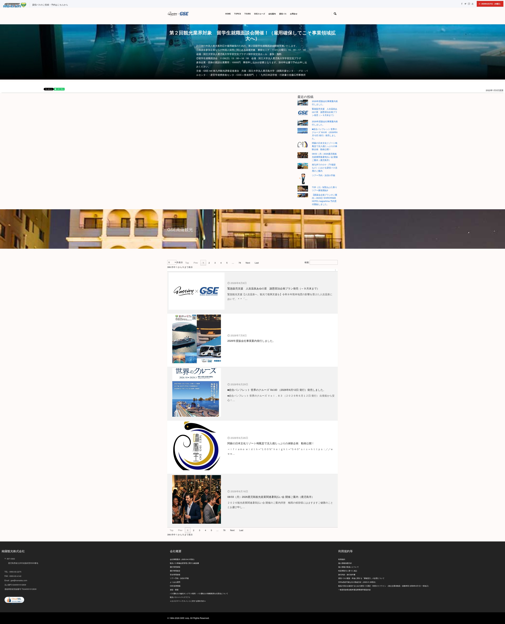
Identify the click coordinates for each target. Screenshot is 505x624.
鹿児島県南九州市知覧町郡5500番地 (21, 563)
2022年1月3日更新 (494, 90)
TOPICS (237, 13)
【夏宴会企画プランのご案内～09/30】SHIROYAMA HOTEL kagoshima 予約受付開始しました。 (324, 199)
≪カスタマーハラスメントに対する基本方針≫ (188, 601)
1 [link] (203, 262)
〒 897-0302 (9, 558)
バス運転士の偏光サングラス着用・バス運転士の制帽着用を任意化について (199, 593)
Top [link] (187, 262)
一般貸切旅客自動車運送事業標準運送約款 (354, 589)
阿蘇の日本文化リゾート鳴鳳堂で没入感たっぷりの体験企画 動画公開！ (324, 146)
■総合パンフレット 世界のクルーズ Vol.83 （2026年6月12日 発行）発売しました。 (324, 134)
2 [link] (209, 262)
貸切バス (283, 13)
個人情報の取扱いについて (348, 567)
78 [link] (240, 262)
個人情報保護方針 (345, 563)
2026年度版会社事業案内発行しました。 (251, 341)
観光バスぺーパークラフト (180, 597)
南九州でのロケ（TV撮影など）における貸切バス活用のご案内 (324, 167)
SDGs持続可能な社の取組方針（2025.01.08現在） (357, 582)
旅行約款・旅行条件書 (346, 574)
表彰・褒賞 (174, 589)
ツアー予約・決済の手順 (323, 175)
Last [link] (257, 262)
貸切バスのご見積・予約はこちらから (50, 4)
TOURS (247, 13)
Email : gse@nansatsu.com (15, 580)
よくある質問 (175, 582)
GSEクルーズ (259, 13)
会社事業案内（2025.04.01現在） (182, 559)
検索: (307, 262)
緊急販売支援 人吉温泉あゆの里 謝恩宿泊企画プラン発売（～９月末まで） (324, 112)
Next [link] (248, 262)
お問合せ (293, 13)
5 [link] (227, 262)
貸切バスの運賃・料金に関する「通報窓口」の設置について (361, 578)
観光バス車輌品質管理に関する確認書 (184, 563)
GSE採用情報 (175, 586)
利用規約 (341, 559)
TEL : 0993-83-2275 (12, 571)
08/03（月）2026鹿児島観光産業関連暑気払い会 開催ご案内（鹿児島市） (325, 157)
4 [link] (221, 262)
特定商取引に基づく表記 (347, 570)
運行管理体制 (175, 567)
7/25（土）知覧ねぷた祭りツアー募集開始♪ (324, 189)
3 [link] (215, 262)
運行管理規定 (175, 570)
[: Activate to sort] (252, 270)
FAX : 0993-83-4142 (12, 576)
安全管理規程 (175, 574)
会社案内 (272, 13)
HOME (228, 13)
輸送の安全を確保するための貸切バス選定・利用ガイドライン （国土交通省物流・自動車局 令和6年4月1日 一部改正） (384, 586)
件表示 (179, 262)
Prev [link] (196, 262)
